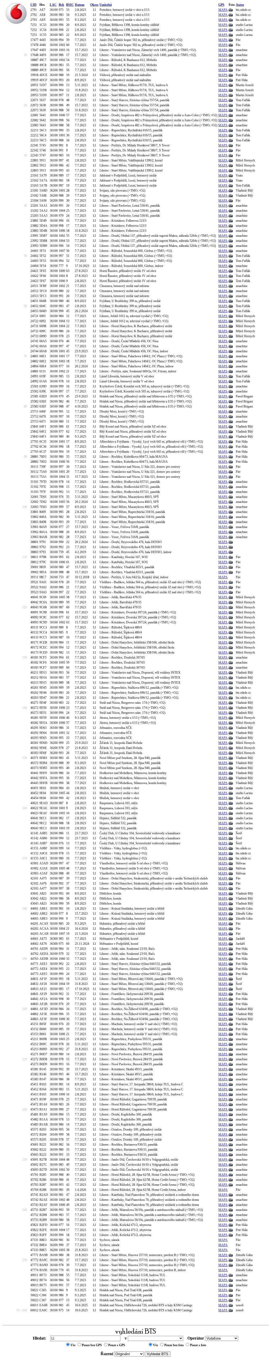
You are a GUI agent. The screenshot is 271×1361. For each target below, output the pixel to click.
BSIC (70, 5)
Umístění (106, 5)
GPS (221, 5)
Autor (240, 5)
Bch (61, 5)
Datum (79, 5)
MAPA (223, 10)
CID (33, 5)
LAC (53, 5)
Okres (94, 5)
